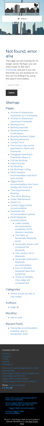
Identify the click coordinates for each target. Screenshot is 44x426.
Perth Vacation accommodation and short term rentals (23, 175)
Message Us (7, 364)
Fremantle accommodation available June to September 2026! (24, 331)
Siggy (13, 307)
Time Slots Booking (20, 196)
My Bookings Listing (20, 169)
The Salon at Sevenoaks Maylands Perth (25, 238)
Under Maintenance (20, 199)
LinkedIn (6, 361)
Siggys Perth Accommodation (22, 9)
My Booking (16, 166)
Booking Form (17, 124)
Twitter (5, 359)
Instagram (6, 356)
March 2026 (16, 317)
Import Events (17, 163)
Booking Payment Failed (22, 136)
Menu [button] (24, 18)
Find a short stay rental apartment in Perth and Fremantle (22, 148)
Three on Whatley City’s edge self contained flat (24, 280)
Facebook (6, 354)
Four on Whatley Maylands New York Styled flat (25, 271)
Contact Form (17, 142)
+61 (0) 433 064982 (16, 385)
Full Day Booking (18, 160)
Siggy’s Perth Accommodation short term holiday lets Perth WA (24, 184)
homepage (11, 70)
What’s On (15, 202)
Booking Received (19, 139)
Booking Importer (19, 127)
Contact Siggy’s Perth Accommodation (19, 381)
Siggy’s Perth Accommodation (15, 379)
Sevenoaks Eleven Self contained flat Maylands (26, 247)
